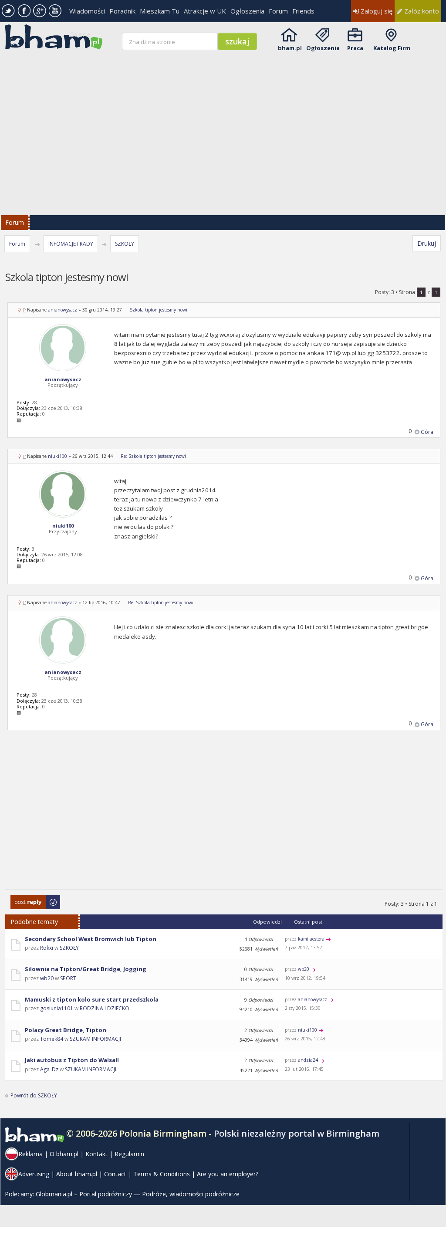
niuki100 (57, 456)
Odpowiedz (25, 899)
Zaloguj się (375, 11)
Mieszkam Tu (159, 11)
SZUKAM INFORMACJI (95, 1039)
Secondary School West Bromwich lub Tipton (90, 939)
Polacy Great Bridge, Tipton (65, 1030)
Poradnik (122, 11)
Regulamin (129, 1154)
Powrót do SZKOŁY (33, 1095)
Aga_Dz (49, 1069)
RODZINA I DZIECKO (104, 1008)
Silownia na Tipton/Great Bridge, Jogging (85, 969)
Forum (278, 11)
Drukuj (426, 243)
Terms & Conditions (161, 1174)
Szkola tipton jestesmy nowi (158, 310)
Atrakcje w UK (205, 11)
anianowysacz (62, 310)
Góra (427, 432)
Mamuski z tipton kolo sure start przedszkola (92, 999)
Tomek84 (51, 1039)
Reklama (30, 1154)
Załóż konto (420, 11)
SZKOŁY (124, 243)
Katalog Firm (391, 48)
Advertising (33, 1174)
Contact (115, 1174)
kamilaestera (311, 939)
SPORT (68, 978)
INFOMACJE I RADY (70, 243)
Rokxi (46, 947)
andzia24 (308, 1060)
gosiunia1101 (56, 1008)
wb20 (47, 978)
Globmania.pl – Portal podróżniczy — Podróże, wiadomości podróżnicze (138, 1194)
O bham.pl (64, 1154)
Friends (303, 11)
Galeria (79, 34)
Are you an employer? (227, 1174)
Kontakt (96, 1154)
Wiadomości (87, 11)
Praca (355, 48)
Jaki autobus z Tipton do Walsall (72, 1060)
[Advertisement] (224, 815)
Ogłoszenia (247, 11)
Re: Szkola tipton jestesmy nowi (153, 456)
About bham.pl (76, 1174)
